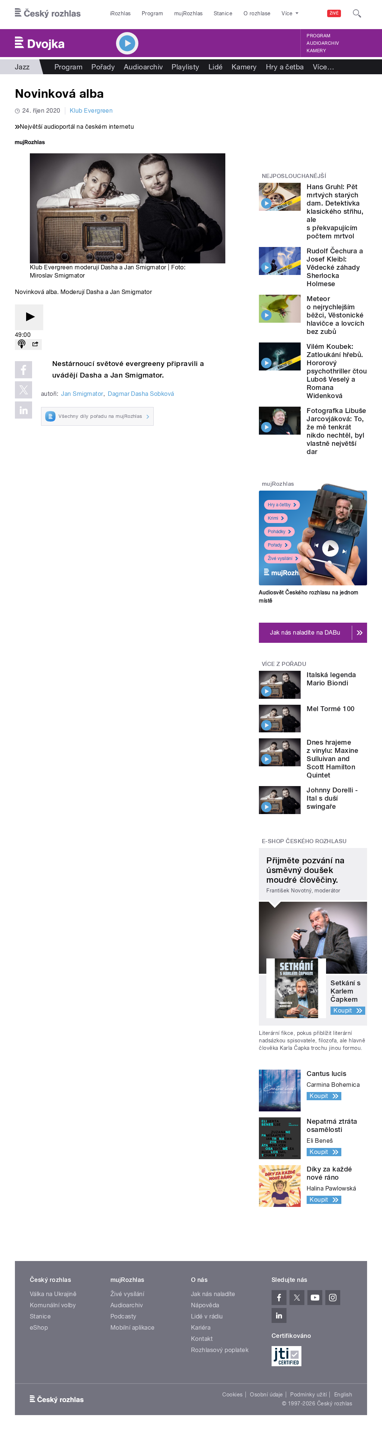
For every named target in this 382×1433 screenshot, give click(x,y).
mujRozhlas (188, 13)
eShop (39, 1327)
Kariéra (200, 1327)
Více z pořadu (284, 664)
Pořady (103, 67)
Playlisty (185, 67)
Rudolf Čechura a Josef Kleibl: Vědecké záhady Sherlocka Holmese (335, 267)
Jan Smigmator (82, 393)
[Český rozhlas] (48, 13)
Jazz (22, 67)
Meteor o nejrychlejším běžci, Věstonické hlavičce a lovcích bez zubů (335, 315)
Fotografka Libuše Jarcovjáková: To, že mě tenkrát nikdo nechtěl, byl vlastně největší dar (336, 431)
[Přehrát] (29, 317)
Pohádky (276, 531)
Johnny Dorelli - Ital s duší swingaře (332, 798)
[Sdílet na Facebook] (23, 369)
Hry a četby (279, 504)
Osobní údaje (266, 1395)
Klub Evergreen (91, 110)
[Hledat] (357, 13)
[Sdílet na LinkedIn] (23, 410)
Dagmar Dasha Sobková (141, 393)
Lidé (216, 67)
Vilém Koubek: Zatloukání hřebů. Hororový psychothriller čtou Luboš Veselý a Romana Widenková (337, 371)
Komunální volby (53, 1305)
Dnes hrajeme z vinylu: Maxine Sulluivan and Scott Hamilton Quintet (332, 758)
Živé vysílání (280, 558)
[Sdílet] (35, 344)
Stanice (223, 13)
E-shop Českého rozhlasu (304, 841)
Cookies (232, 1395)
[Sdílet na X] (23, 389)
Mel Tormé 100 (330, 709)
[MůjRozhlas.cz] (30, 143)
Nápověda (205, 1305)
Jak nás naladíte (213, 1294)
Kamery (316, 50)
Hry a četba (285, 67)
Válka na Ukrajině (53, 1294)
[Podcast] (21, 344)
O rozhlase (257, 13)
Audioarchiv (323, 43)
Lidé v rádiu (207, 1316)
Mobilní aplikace (132, 1327)
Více (323, 67)
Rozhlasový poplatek (219, 1350)
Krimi (273, 518)
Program (152, 13)
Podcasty (123, 1316)
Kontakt (202, 1338)
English (343, 1395)
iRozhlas (120, 13)
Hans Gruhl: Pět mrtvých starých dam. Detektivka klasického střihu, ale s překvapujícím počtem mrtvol (335, 211)
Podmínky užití (308, 1395)
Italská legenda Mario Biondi (331, 679)
